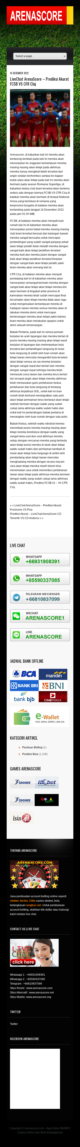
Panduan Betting (32, 747)
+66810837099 (32, 983)
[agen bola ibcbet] (47, 787)
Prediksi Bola (30, 754)
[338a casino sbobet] (22, 805)
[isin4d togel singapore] (22, 823)
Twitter (14, 1024)
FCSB (13, 220)
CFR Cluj (15, 274)
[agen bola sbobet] (22, 787)
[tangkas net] (47, 805)
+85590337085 (35, 979)
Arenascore (17, 154)
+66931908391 (35, 974)
